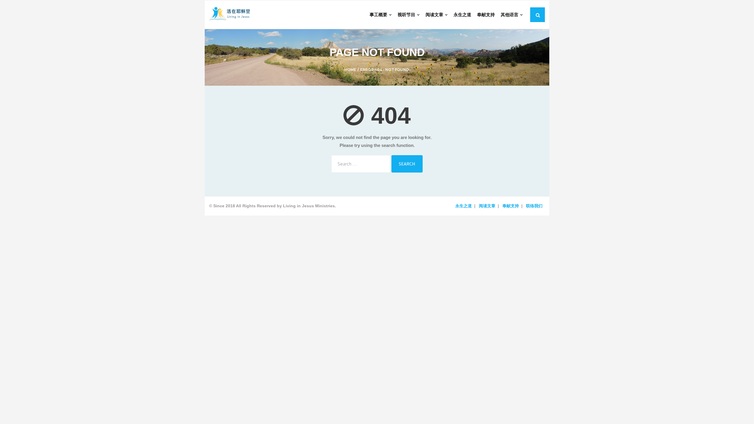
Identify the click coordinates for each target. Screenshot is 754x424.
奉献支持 (510, 205)
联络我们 (534, 205)
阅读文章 (487, 205)
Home (350, 69)
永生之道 (463, 205)
